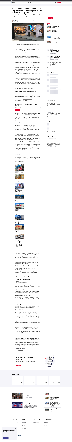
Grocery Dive (24, 0)
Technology (25, 4)
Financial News (47, 4)
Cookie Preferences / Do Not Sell (44, 438)
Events (27, 2)
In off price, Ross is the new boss (56, 27)
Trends (51, 4)
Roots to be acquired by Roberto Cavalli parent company (54, 398)
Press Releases (30, 2)
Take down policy (36, 438)
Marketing (21, 4)
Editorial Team (24, 422)
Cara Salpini (16, 20)
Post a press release (53, 95)
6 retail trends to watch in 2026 (31, 394)
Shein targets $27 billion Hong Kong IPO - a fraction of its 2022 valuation (53, 104)
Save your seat (6, 438)
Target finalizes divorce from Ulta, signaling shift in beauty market (56, 42)
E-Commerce (54, 4)
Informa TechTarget (39, 434)
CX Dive (21, 0)
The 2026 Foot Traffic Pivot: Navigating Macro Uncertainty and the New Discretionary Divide (53, 139)
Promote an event (52, 131)
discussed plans (33, 47)
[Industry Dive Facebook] (14, 422)
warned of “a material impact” (27, 99)
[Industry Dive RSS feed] (17, 422)
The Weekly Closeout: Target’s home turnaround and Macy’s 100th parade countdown (55, 404)
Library (24, 2)
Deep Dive (17, 2)
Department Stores (37, 4)
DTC (28, 4)
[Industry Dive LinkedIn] (12, 422)
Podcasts (21, 2)
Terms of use (31, 438)
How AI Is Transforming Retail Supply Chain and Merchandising (55, 63)
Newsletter (23, 425)
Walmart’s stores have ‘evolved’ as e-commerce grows (54, 409)
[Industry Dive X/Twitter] (16, 422)
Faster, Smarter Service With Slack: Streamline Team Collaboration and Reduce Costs (53, 144)
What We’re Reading (25, 429)
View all (48, 67)
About (23, 421)
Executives (42, 4)
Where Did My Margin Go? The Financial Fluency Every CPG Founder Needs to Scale (54, 150)
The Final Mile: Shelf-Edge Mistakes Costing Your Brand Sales (55, 51)
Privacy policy (27, 438)
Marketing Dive (28, 0)
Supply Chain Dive (33, 0)
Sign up (59, 2)
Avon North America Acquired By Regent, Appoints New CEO (53, 109)
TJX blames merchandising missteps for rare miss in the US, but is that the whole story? (56, 32)
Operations (17, 4)
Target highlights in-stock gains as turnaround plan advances (53, 114)
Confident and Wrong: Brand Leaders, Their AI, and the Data (55, 57)
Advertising (34, 421)
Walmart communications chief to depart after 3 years (56, 37)
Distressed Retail (32, 4)
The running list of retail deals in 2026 (31, 403)
